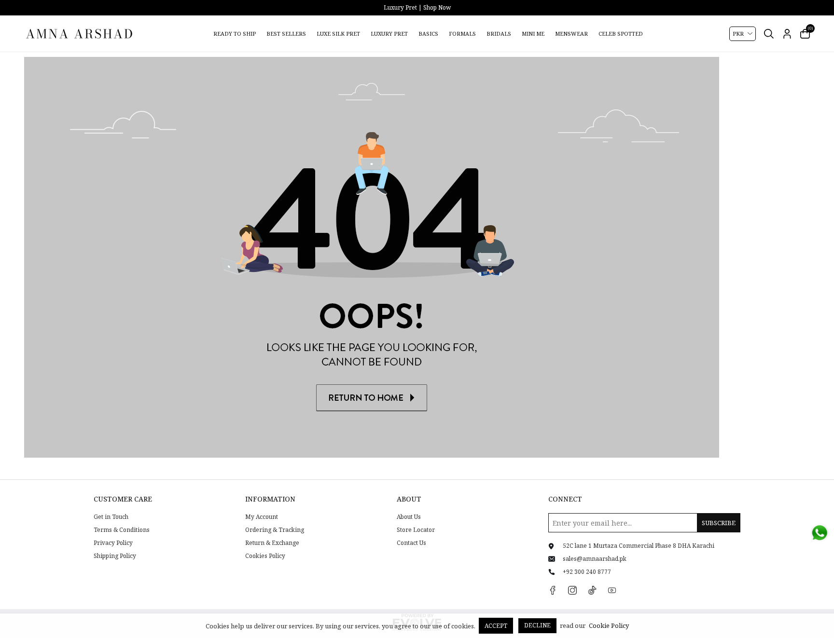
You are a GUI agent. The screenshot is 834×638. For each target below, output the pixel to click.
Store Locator (416, 530)
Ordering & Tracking (274, 530)
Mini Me (533, 33)
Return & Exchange (272, 543)
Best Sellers (286, 33)
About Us (409, 517)
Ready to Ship (234, 33)
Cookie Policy (609, 625)
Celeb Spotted (620, 33)
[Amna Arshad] (79, 34)
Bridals (498, 33)
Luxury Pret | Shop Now (417, 7)
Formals (462, 33)
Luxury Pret (389, 33)
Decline (537, 625)
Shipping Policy (115, 556)
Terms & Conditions (122, 530)
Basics (428, 33)
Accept (496, 626)
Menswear (571, 33)
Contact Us (411, 543)
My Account (261, 517)
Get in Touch (111, 517)
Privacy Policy (113, 543)
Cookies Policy (265, 556)
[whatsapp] (819, 533)
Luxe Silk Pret (338, 33)
